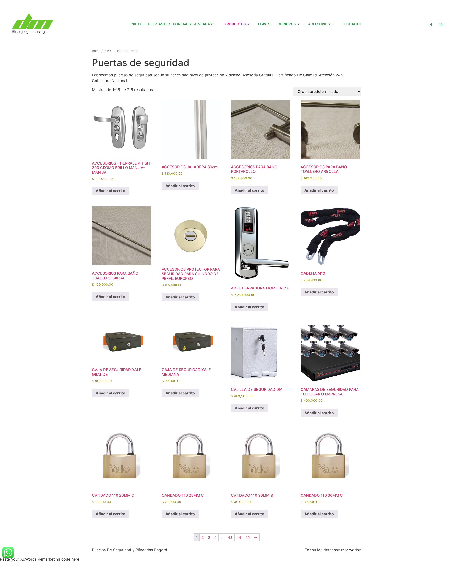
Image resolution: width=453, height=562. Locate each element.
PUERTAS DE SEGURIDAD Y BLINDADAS (180, 24)
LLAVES (264, 24)
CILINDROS (286, 24)
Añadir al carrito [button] (110, 190)
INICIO (135, 24)
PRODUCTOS (235, 24)
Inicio (96, 51)
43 (230, 537)
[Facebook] (431, 24)
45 (247, 537)
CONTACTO (351, 24)
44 (238, 537)
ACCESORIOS (319, 24)
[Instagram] (440, 24)
